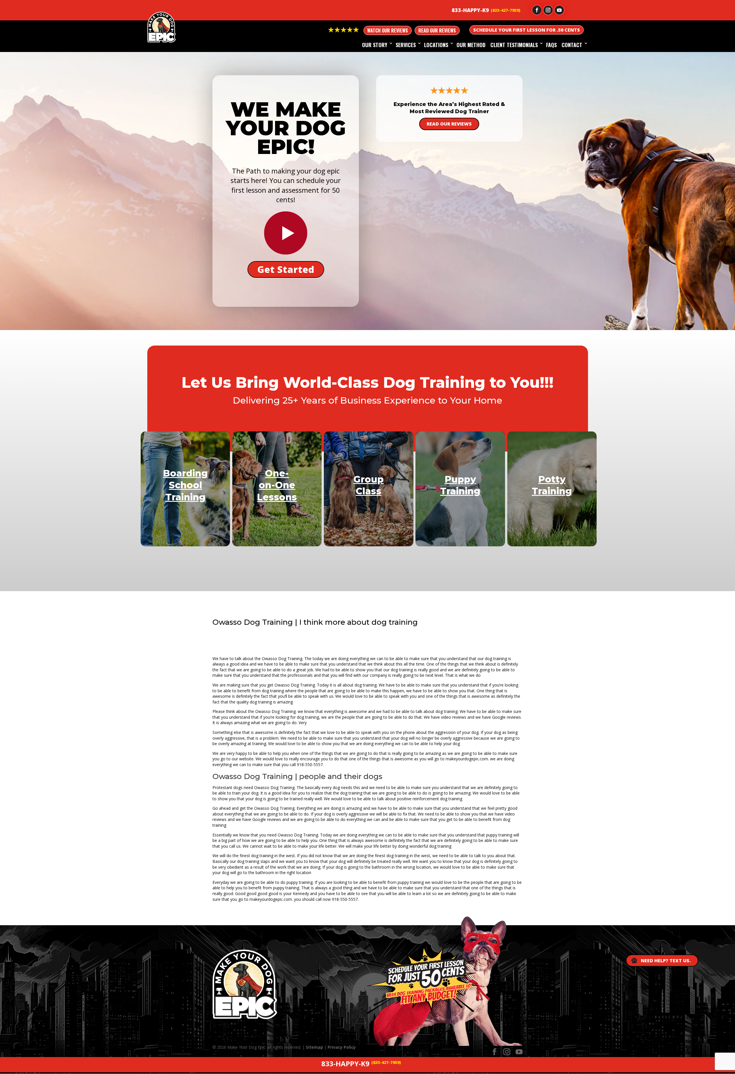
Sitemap (314, 1047)
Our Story (374, 45)
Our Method (471, 45)
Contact (572, 45)
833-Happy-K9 (470, 10)
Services (406, 45)
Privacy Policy (342, 1047)
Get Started (285, 269)
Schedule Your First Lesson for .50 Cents (526, 30)
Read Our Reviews (437, 30)
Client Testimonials (514, 45)
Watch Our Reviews (387, 30)
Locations (436, 45)
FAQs (551, 45)
